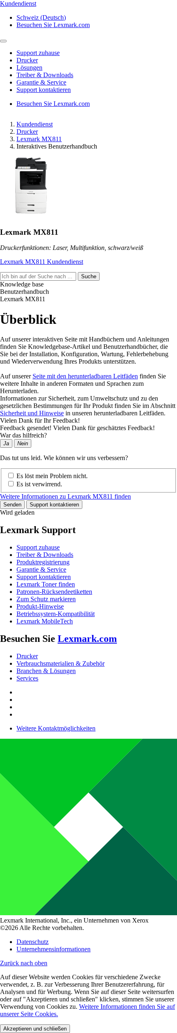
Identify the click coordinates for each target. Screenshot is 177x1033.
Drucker (27, 131)
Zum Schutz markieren (46, 599)
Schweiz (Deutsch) (41, 17)
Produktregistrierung (43, 562)
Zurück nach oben (23, 963)
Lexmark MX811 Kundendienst (41, 261)
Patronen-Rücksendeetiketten (54, 591)
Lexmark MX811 (39, 138)
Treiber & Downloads (44, 554)
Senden (12, 505)
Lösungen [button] (29, 67)
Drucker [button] (27, 60)
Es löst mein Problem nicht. (52, 475)
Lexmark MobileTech (44, 621)
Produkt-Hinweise (40, 606)
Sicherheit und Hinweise (32, 413)
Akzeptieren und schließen (35, 1029)
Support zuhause (38, 547)
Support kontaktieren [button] (43, 89)
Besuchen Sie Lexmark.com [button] (53, 24)
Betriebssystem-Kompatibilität (55, 613)
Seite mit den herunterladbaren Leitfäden (85, 376)
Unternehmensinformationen (53, 949)
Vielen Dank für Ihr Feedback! (40, 420)
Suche (88, 276)
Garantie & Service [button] (41, 82)
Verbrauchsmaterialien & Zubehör (60, 663)
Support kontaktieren (54, 505)
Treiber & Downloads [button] (44, 74)
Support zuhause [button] (38, 52)
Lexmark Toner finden (45, 584)
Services (27, 678)
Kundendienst (34, 124)
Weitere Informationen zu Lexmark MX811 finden (65, 496)
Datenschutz (32, 941)
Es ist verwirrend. (39, 484)
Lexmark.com (87, 638)
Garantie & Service (41, 569)
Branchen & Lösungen (46, 670)
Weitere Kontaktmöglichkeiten (55, 728)
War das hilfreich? (23, 435)
